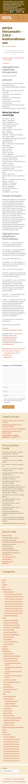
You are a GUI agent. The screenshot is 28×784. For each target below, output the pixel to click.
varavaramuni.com (7, 561)
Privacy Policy (8, 779)
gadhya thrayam (8, 699)
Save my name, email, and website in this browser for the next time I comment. (14, 400)
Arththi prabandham (9, 696)
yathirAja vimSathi (8, 725)
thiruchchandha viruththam (11, 682)
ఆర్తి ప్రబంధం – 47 (8, 357)
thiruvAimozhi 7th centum (11, 756)
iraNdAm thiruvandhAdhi (10, 620)
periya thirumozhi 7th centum (14, 608)
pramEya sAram (8, 710)
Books (19, 4)
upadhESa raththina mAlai (11, 720)
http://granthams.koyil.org (10, 337)
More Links (5, 563)
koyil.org (16, 538)
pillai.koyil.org (16, 552)
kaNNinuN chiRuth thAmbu (11, 656)
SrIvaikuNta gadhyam (11, 706)
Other (4, 694)
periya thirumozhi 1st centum (13, 594)
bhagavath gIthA (14, 2)
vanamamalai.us (7, 559)
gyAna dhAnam (10, 5)
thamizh (4, 732)
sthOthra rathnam (8, 715)
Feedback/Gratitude (8, 8)
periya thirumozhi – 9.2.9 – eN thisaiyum (14, 429)
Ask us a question (20, 8)
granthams (14, 4)
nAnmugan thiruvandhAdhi (11, 627)
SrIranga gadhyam (10, 703)
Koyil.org (5, 1)
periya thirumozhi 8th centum (14, 611)
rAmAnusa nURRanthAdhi (11, 634)
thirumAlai (6, 684)
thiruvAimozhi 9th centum (11, 760)
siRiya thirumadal (8, 637)
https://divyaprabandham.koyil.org (12, 330)
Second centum (19, 57)
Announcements (12, 7)
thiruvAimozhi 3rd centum (11, 746)
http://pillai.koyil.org (8, 344)
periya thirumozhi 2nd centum (11, 350)
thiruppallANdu (8, 687)
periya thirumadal (8, 630)
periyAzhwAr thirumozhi (10, 660)
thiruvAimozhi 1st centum (11, 741)
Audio (4, 580)
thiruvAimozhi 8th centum (11, 758)
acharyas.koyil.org (7, 546)
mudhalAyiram (6, 651)
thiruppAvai (6, 691)
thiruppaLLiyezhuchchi (10, 689)
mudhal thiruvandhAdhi (10, 622)
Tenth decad (8, 59)
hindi (3, 587)
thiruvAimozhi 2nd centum (11, 744)
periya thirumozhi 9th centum (14, 613)
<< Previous (5, 63)
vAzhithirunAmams (9, 722)
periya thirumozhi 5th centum (14, 603)
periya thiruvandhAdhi (10, 632)
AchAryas (21, 1)
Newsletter (19, 10)
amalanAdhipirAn (8, 653)
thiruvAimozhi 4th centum (11, 748)
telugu (4, 729)
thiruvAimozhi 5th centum (11, 751)
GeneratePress (21, 781)
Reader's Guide (20, 523)
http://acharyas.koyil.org (9, 340)
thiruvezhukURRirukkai (10, 641)
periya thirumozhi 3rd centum (14, 599)
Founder (6, 10)
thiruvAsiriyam (7, 639)
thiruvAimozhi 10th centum (11, 739)
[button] (20, 18)
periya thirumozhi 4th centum (14, 601)
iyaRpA (4, 618)
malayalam (5, 649)
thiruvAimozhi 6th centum (11, 753)
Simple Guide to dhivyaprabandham (13, 727)
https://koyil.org (18, 333)
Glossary (4, 584)
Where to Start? (13, 1)
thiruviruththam (8, 644)
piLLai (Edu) (6, 2)
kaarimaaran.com (7, 554)
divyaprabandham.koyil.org (10, 550)
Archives (4, 768)
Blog (3, 582)
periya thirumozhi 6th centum (14, 606)
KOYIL (7, 17)
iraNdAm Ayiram (9, 348)
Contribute (12, 10)
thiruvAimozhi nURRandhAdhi (12, 718)
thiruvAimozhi (6, 734)
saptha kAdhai (7, 713)
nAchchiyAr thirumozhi (10, 658)
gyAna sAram (7, 708)
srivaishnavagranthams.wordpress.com (13, 542)
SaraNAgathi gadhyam (11, 701)
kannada (4, 646)
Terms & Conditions (18, 779)
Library (5, 12)
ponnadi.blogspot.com (9, 557)
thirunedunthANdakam (10, 615)
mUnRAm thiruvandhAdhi (11, 625)
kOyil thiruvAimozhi (9, 737)
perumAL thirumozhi (9, 680)
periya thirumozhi (7, 57)
